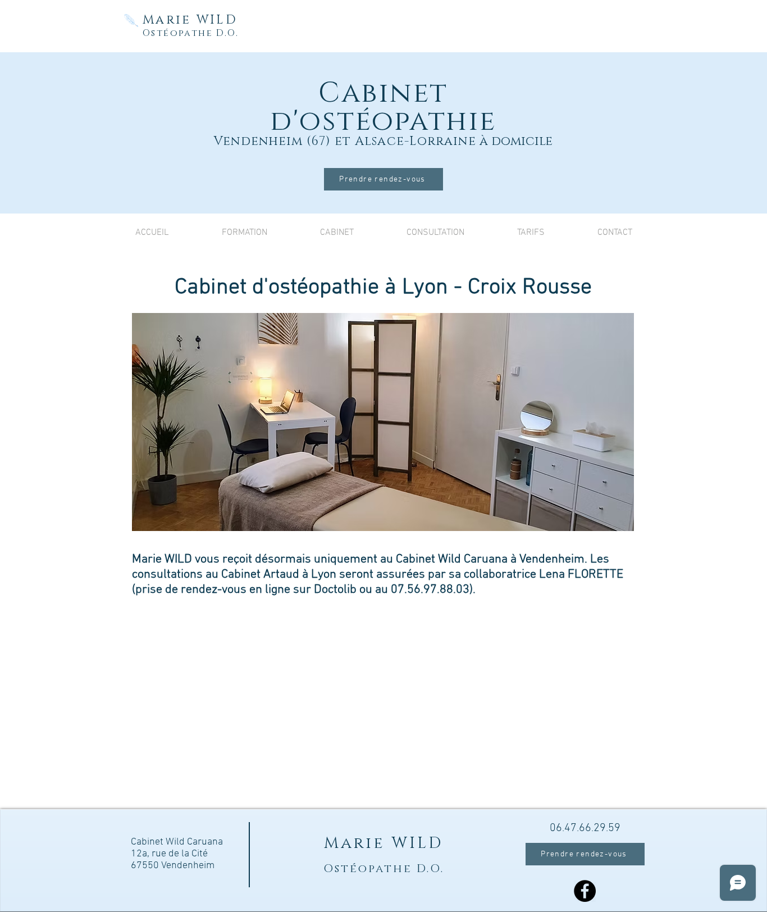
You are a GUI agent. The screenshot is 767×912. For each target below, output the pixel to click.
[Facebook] (585, 891)
